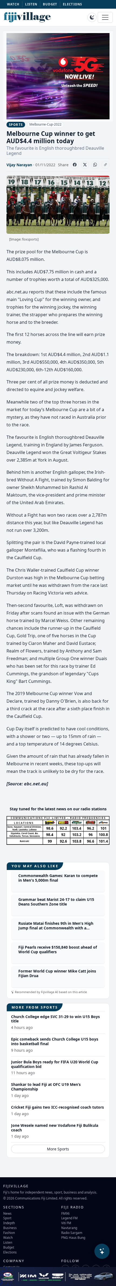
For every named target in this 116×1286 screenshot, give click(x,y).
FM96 (65, 1213)
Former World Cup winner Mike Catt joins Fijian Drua (57, 973)
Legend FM (69, 1218)
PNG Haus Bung (73, 1237)
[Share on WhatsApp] (95, 165)
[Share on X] (85, 165)
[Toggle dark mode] (92, 17)
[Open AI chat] (102, 1251)
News (7, 1213)
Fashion (9, 1232)
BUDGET (50, 4)
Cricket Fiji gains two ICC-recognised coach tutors (57, 1107)
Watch (8, 1237)
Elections (10, 1252)
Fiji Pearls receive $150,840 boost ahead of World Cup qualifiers (57, 949)
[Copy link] (105, 165)
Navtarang (69, 1228)
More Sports (58, 1148)
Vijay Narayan (19, 164)
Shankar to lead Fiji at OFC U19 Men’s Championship (46, 1087)
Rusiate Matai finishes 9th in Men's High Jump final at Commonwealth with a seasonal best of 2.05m (55, 928)
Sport (7, 1218)
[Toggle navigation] (105, 17)
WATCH (13, 4)
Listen (7, 1242)
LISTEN (31, 4)
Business (10, 1228)
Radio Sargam (71, 1232)
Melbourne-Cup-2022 (45, 124)
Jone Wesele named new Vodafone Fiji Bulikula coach (54, 1128)
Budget (8, 1247)
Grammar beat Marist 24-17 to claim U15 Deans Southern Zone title (56, 902)
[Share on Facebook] (75, 165)
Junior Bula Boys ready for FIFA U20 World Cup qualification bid (54, 1064)
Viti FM (66, 1223)
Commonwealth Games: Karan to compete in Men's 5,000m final (58, 878)
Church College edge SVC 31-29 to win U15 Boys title (55, 1019)
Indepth (9, 1223)
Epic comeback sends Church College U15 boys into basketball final (54, 1041)
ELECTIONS (72, 4)
